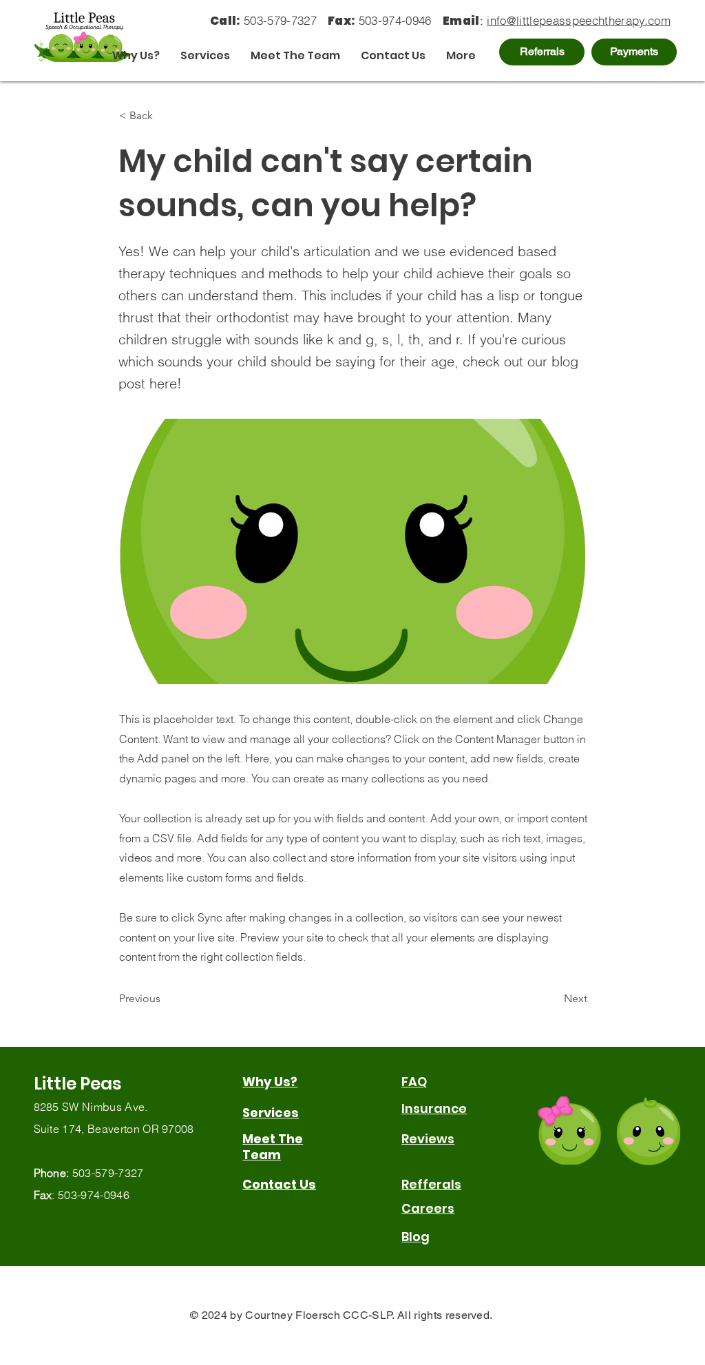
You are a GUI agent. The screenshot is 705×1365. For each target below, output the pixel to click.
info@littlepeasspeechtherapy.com (579, 20)
